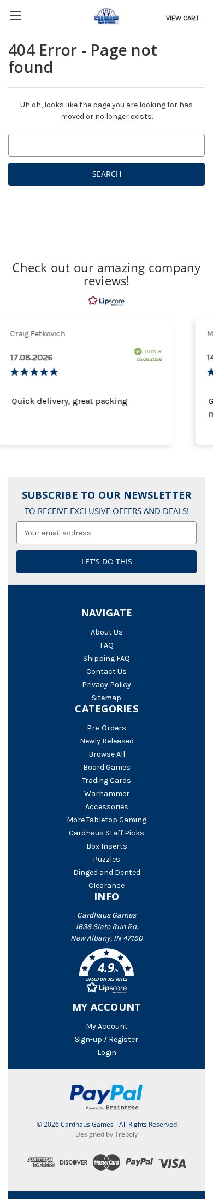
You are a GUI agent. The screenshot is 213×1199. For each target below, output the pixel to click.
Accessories (106, 806)
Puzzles (106, 859)
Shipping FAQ (106, 658)
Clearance (106, 885)
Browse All (106, 754)
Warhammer (106, 793)
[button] (106, 973)
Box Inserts (106, 846)
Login (106, 1052)
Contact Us (106, 671)
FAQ (107, 645)
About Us (107, 632)
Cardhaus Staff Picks (106, 833)
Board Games (107, 767)
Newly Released (107, 741)
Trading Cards (106, 780)
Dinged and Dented (106, 872)
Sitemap (106, 697)
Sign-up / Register (106, 1039)
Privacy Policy (106, 684)
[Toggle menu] (15, 15)
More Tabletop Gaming (106, 820)
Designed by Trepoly (106, 1134)
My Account (107, 1026)
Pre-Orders (106, 728)
